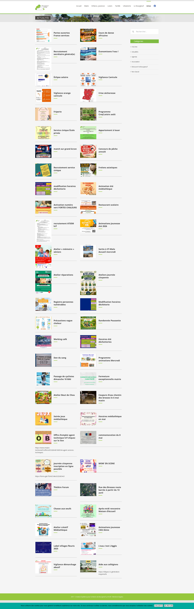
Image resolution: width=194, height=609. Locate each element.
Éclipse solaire (61, 77)
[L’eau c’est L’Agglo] (88, 548)
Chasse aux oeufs (62, 508)
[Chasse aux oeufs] (43, 511)
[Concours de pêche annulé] (88, 151)
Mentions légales (117, 597)
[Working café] (43, 341)
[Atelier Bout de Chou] (43, 397)
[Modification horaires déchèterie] (88, 304)
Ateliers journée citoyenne (107, 276)
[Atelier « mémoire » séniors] (43, 256)
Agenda (134, 57)
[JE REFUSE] (191, 606)
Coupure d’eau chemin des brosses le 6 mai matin (110, 398)
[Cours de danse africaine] (88, 35)
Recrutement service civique (64, 169)
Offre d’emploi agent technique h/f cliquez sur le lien (64, 438)
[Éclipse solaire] (43, 79)
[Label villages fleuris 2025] (43, 547)
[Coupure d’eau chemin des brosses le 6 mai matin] (88, 397)
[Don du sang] (43, 360)
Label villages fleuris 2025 (64, 547)
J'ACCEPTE (158, 605)
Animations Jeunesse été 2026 (109, 224)
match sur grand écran (65, 149)
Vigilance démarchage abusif (65, 565)
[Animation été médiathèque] (88, 188)
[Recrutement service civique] (43, 169)
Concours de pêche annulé (108, 150)
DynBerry (84, 597)
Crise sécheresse (107, 93)
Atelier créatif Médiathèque (61, 528)
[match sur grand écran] (43, 151)
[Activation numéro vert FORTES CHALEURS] (43, 207)
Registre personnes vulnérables (63, 303)
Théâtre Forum (61, 487)
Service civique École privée (64, 131)
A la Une (134, 47)
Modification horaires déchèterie (109, 303)
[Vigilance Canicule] (88, 79)
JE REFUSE (168, 605)
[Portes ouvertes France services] (43, 35)
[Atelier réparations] (43, 282)
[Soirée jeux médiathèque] (43, 418)
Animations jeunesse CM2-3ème (109, 528)
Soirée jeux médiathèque (60, 417)
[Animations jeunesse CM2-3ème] (88, 529)
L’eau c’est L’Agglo (108, 546)
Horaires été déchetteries (105, 340)
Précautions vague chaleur (63, 322)
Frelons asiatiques (108, 167)
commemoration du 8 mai (109, 436)
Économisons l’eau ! (108, 51)
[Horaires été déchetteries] (88, 341)
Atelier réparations (63, 274)
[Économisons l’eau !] (88, 53)
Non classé (135, 72)
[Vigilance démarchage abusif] (43, 566)
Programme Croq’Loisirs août (107, 113)
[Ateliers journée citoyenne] (88, 283)
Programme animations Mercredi (109, 359)
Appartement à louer (109, 130)
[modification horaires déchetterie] (43, 188)
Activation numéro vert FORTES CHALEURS (65, 206)
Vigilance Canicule (108, 77)
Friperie (58, 111)
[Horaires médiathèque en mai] (88, 418)
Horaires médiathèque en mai (110, 417)
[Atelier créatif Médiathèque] (43, 529)
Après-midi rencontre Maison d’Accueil (109, 510)
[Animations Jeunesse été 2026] (88, 225)
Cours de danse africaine (106, 34)
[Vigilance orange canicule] (43, 95)
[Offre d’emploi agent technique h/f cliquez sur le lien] (43, 437)
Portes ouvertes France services (62, 34)
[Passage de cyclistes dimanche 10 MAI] (43, 378)
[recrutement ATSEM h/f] (43, 230)
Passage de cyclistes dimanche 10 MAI (64, 377)
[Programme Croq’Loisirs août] (88, 114)
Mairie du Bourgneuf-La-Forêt (101, 597)
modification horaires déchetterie (65, 187)
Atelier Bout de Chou (64, 395)
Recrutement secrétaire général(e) (64, 52)
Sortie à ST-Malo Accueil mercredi (107, 250)
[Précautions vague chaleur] (43, 322)
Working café (60, 339)
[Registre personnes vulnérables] (43, 304)
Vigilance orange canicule (62, 94)
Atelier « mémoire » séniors (64, 250)
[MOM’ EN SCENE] (88, 465)
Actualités (135, 52)
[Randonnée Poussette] (88, 322)
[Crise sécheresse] (88, 95)
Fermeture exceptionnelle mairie (110, 377)
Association (136, 62)
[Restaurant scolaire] (88, 207)
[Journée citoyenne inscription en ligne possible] (43, 465)
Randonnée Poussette (110, 320)
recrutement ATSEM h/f (64, 224)
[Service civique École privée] (43, 132)
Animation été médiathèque (106, 187)
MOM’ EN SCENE (107, 463)
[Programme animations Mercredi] (88, 360)
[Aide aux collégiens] (88, 566)
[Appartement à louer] (88, 132)
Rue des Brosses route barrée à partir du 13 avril (110, 490)
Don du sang (60, 357)
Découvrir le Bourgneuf (140, 67)
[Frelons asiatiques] (88, 169)
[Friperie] (43, 114)
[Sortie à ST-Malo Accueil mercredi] (88, 251)
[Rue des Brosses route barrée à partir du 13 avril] (88, 489)
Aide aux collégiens (108, 564)
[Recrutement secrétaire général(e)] (43, 58)
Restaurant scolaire (109, 204)
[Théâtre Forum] (43, 489)
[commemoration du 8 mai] (88, 437)
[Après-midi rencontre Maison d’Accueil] (88, 511)
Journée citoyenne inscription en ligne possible (63, 466)
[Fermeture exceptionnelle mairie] (88, 378)
